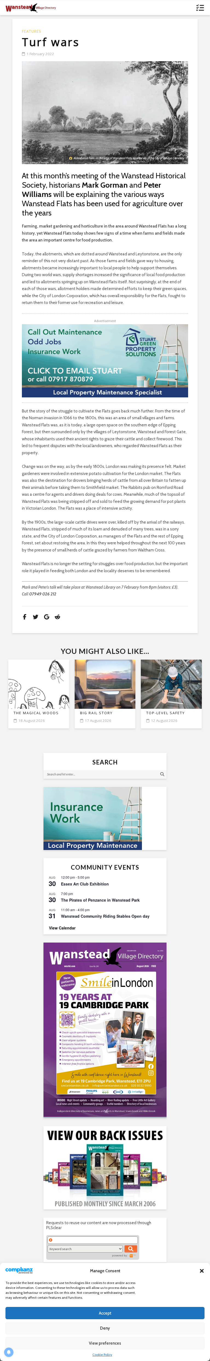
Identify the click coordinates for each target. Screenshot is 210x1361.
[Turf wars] (105, 112)
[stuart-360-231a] (105, 818)
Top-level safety (165, 713)
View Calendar (62, 928)
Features (31, 31)
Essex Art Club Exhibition (85, 884)
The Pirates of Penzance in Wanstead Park (100, 900)
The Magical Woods (36, 713)
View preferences (105, 1343)
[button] (202, 1271)
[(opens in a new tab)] (105, 1030)
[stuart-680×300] (105, 360)
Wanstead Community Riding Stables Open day (105, 916)
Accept (105, 1313)
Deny (105, 1328)
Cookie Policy (102, 1355)
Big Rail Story (96, 713)
